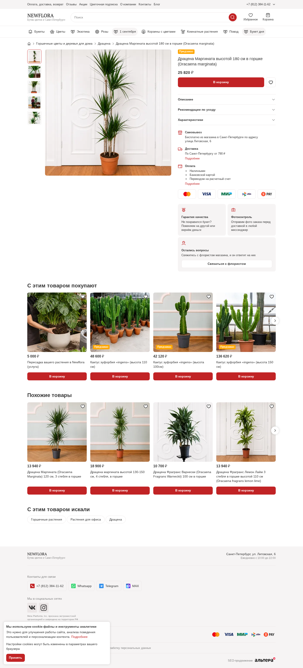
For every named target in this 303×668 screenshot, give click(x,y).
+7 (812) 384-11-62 (258, 4)
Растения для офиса (86, 519)
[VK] (32, 608)
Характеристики (190, 120)
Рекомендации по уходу (197, 109)
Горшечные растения (46, 519)
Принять (15, 657)
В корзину (221, 82)
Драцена (115, 519)
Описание (185, 99)
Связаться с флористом (227, 263)
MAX (135, 586)
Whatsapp (84, 586)
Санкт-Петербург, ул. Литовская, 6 (251, 554)
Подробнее (192, 158)
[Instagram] (44, 608)
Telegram (111, 586)
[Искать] (233, 17)
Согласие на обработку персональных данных (120, 648)
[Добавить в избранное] (271, 82)
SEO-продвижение (240, 660)
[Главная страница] (31, 43)
